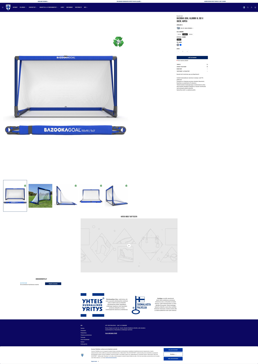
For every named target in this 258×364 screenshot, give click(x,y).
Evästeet (82, 342)
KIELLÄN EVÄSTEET (173, 358)
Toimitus (82, 328)
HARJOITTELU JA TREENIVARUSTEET (48, 7)
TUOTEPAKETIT (78, 7)
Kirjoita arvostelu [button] (53, 283)
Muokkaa (172, 354)
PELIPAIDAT (22, 7)
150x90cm (185, 34)
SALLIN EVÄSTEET (173, 349)
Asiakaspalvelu (84, 344)
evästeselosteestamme (111, 357)
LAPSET (62, 7)
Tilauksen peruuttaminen (86, 335)
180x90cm (190, 34)
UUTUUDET (15, 7)
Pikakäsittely (83, 333)
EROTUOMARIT (69, 7)
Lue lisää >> (138, 1)
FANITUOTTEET (32, 7)
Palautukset (83, 330)
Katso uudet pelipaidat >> (43, 1)
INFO (85, 7)
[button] (2, 7)
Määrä (178, 48)
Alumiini (179, 39)
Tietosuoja (83, 337)
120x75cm (179, 34)
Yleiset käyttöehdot (85, 339)
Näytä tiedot (94, 361)
